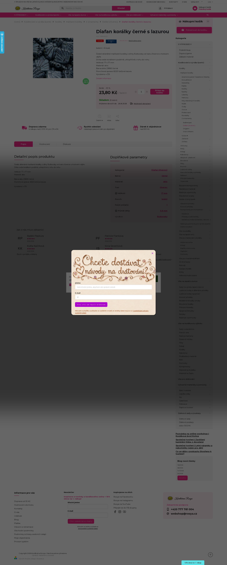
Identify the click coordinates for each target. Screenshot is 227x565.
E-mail (77, 293)
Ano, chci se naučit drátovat (91, 304)
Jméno (78, 283)
